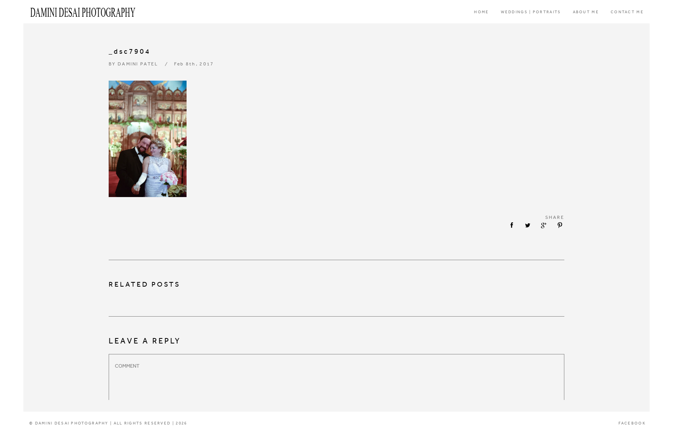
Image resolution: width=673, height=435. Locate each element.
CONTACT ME (627, 12)
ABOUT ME (586, 12)
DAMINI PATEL (138, 64)
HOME (481, 12)
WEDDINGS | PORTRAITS (531, 12)
